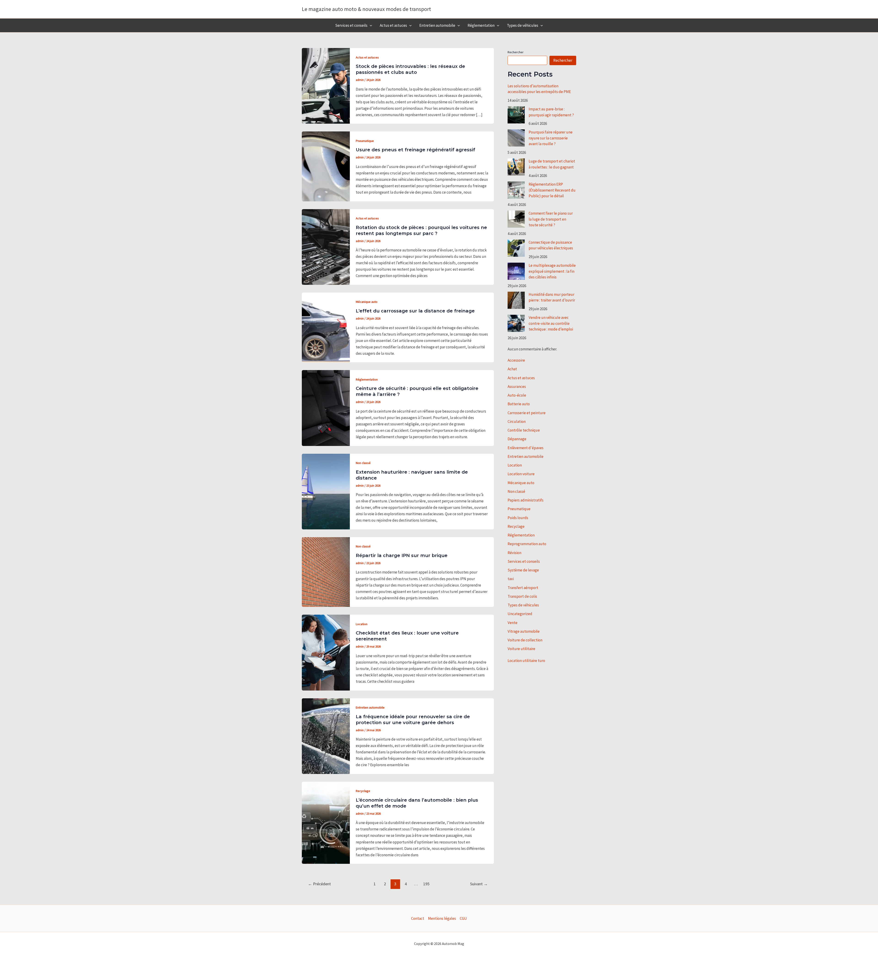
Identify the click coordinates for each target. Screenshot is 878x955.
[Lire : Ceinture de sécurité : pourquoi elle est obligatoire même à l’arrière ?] (326, 407)
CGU (463, 918)
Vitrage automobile (524, 631)
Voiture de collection (525, 640)
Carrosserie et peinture (527, 412)
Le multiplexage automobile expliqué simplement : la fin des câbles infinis (552, 271)
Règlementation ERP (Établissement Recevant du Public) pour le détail (552, 190)
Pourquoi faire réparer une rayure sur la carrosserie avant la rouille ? (551, 138)
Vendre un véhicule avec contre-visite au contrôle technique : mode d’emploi (551, 323)
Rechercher (516, 52)
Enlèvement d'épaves (525, 447)
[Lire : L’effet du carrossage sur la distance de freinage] (326, 327)
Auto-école (517, 395)
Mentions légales (442, 918)
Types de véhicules (522, 25)
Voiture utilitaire (521, 648)
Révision (514, 552)
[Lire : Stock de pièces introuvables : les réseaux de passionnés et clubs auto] (326, 85)
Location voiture (521, 473)
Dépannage (517, 438)
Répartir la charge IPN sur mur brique (401, 555)
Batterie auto (519, 403)
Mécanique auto (366, 302)
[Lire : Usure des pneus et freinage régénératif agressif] (326, 165)
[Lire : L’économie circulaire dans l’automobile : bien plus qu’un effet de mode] (326, 822)
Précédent (319, 883)
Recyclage (363, 791)
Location (361, 624)
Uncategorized (520, 613)
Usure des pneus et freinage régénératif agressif (415, 149)
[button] (369, 25)
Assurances (517, 386)
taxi (511, 578)
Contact (417, 918)
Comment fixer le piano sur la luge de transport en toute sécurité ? (551, 219)
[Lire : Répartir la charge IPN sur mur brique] (326, 571)
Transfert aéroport (523, 587)
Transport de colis (522, 596)
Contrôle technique (524, 430)
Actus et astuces (393, 25)
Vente (512, 622)
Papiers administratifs (525, 500)
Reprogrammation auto (527, 543)
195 (426, 883)
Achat (512, 368)
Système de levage (523, 570)
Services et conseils (351, 25)
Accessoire (516, 360)
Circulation (517, 421)
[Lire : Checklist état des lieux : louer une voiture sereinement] (326, 652)
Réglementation (481, 25)
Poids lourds (518, 517)
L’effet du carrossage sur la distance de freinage (415, 311)
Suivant (479, 883)
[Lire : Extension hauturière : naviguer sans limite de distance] (326, 491)
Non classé (363, 463)
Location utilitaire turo (526, 660)
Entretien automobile (437, 25)
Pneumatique (365, 141)
